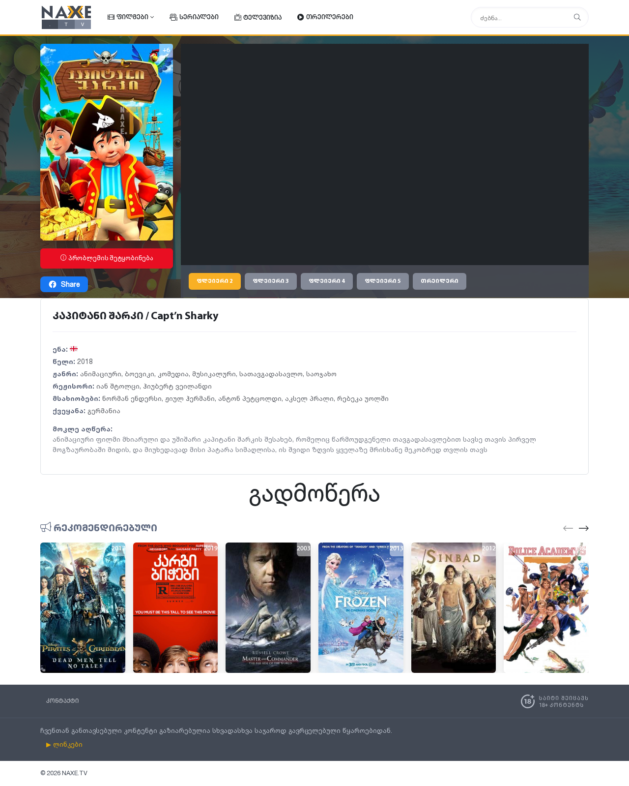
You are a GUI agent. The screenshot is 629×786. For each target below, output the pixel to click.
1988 (582, 549)
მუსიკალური (214, 373)
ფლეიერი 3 (271, 281)
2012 (489, 549)
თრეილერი (439, 281)
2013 (396, 549)
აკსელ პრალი (309, 398)
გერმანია (103, 410)
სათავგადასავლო (271, 373)
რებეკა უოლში (363, 398)
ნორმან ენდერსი (132, 398)
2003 (304, 549)
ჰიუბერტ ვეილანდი (177, 386)
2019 (211, 549)
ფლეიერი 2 (215, 281)
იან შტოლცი (118, 386)
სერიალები (199, 17)
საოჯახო (321, 373)
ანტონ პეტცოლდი (250, 398)
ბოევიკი (139, 373)
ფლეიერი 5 (383, 281)
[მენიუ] (577, 17)
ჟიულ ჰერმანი (190, 398)
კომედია (173, 373)
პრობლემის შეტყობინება (110, 258)
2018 (85, 361)
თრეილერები (329, 17)
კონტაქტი (62, 701)
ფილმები (132, 17)
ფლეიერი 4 (327, 281)
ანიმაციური (100, 373)
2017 (118, 549)
